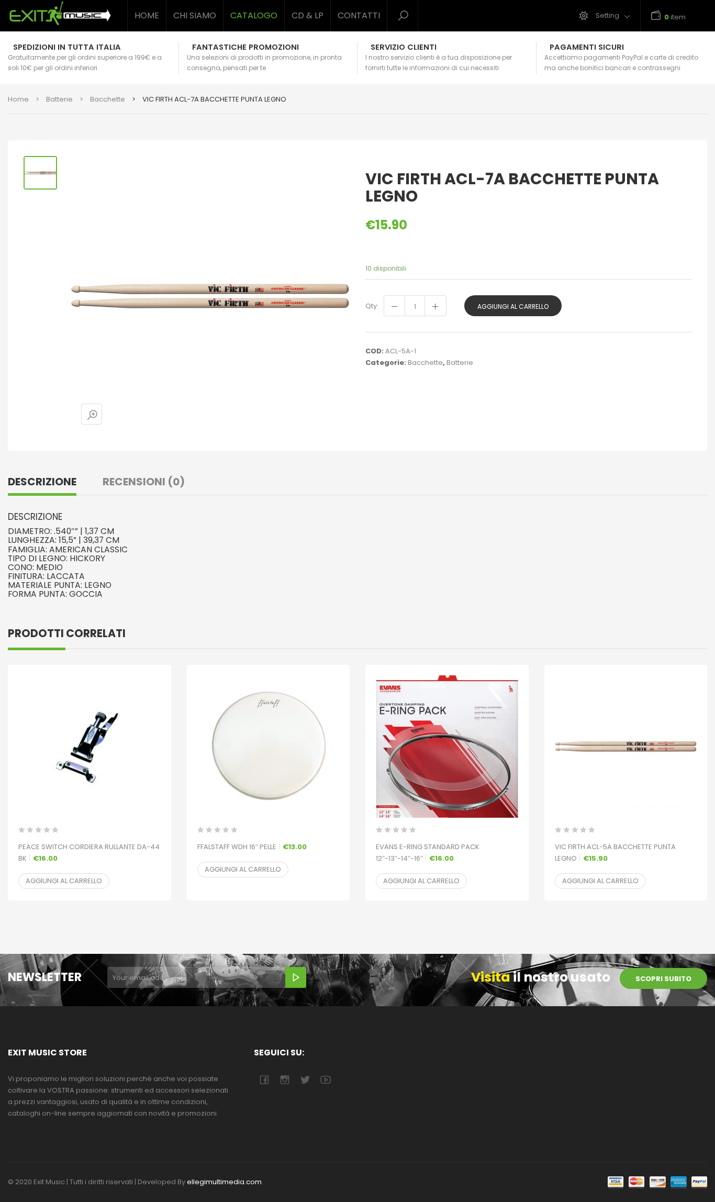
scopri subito (663, 979)
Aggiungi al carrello (513, 306)
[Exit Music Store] (59, 13)
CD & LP (307, 15)
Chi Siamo (194, 15)
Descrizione (42, 481)
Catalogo (253, 15)
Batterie (59, 99)
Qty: (371, 306)
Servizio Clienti (404, 47)
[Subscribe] (295, 977)
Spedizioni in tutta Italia (67, 47)
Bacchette (107, 99)
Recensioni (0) (144, 481)
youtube (325, 1079)
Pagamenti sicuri (587, 47)
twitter (304, 1079)
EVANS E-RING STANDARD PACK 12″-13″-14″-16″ (427, 852)
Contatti (359, 15)
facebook (264, 1079)
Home (147, 15)
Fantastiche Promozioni (245, 47)
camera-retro (284, 1079)
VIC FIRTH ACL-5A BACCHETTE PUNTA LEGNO (615, 852)
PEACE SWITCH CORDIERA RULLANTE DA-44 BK (89, 852)
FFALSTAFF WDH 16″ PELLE (252, 847)
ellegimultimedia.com (224, 1182)
